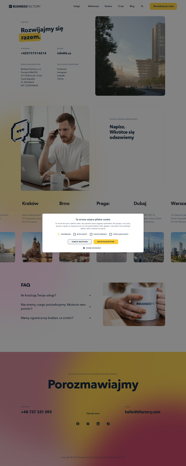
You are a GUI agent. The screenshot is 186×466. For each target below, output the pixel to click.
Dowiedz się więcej (98, 228)
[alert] (93, 233)
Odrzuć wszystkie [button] (80, 242)
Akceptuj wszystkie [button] (105, 242)
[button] (93, 248)
